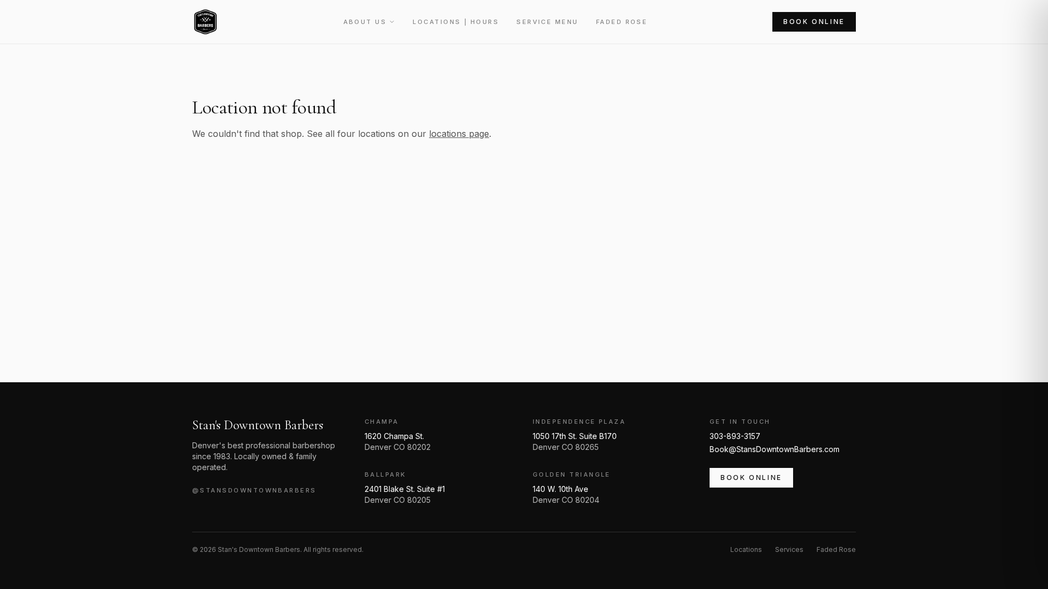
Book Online (814, 21)
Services (789, 549)
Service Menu (547, 22)
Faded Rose (622, 22)
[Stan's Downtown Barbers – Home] (205, 22)
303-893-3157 (735, 436)
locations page (459, 133)
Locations (746, 549)
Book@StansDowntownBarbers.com (774, 449)
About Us (365, 22)
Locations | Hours (456, 22)
